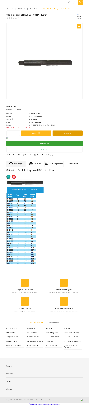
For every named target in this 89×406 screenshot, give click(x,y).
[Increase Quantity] (18, 133)
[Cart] (80, 2)
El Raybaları (35, 113)
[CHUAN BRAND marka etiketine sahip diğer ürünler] (79, 16)
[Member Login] (74, 2)
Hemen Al (67, 133)
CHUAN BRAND (36, 116)
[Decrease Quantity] (7, 133)
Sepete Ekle (36, 133)
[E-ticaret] (44, 404)
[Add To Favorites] (79, 26)
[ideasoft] (33, 404)
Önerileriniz (73, 164)
